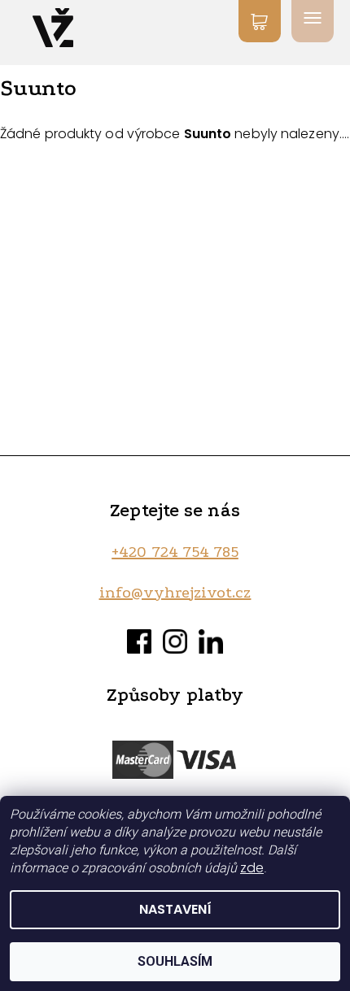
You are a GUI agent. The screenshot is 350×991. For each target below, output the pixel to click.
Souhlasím (175, 961)
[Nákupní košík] (259, 21)
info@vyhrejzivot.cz (175, 593)
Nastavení (175, 909)
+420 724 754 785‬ (175, 552)
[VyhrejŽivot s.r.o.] (53, 27)
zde (252, 867)
